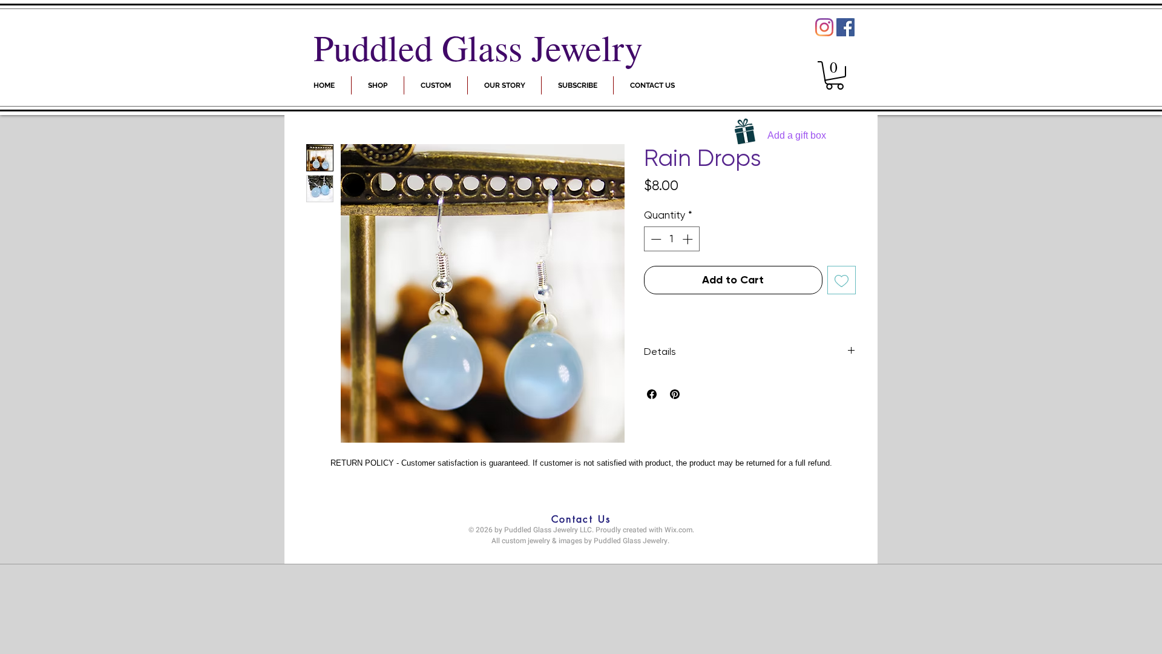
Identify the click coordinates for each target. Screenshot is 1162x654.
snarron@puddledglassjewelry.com (578, 553)
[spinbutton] (671, 239)
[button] (577, 85)
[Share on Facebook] (652, 394)
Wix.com (678, 529)
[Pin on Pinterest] (675, 394)
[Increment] (689, 239)
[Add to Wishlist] (841, 280)
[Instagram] (824, 27)
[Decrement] (655, 239)
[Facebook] (845, 27)
